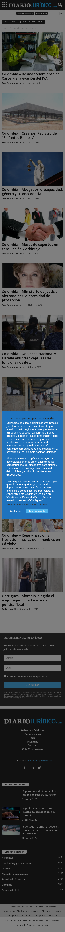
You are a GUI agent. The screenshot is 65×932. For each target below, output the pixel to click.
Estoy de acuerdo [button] (37, 511)
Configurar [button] (15, 511)
